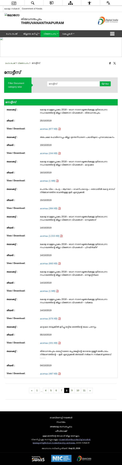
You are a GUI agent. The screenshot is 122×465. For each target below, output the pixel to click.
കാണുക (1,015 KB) (50, 236)
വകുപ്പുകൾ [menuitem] (67, 33)
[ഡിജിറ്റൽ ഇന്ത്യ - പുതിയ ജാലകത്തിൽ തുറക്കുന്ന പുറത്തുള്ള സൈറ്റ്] (104, 27)
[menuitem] (13, 3)
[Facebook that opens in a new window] (110, 63)
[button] (113, 33)
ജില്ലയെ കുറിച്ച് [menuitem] (30, 33)
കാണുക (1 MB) (48, 181)
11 (84, 390)
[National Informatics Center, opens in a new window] (61, 458)
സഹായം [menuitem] (61, 422)
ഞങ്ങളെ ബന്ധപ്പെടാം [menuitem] (61, 426)
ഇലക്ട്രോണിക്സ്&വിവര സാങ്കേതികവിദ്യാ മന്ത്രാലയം (54, 443)
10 (78, 390)
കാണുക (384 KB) (49, 208)
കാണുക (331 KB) (49, 343)
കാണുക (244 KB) (49, 153)
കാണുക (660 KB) (49, 263)
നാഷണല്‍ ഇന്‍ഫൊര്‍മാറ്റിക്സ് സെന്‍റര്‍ (74, 439)
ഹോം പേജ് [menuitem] (11, 33)
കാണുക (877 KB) (49, 129)
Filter (106, 83)
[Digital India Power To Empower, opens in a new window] (84, 459)
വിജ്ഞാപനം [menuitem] (50, 33)
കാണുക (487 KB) (49, 373)
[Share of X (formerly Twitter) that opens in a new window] (115, 63)
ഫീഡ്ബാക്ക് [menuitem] (61, 431)
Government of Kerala (32, 8)
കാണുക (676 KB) (49, 318)
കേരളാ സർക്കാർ (12, 8)
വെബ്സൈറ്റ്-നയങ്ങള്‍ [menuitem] (61, 417)
